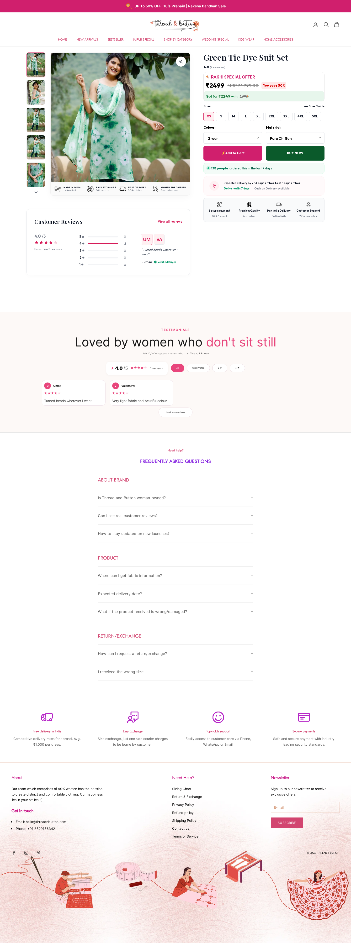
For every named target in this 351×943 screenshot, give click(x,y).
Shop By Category (178, 39)
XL (258, 116)
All (177, 368)
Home (62, 39)
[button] (74, 392)
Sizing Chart (181, 789)
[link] (53, 250)
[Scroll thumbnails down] (36, 192)
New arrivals (87, 39)
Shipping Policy (184, 820)
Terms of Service (185, 836)
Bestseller (115, 39)
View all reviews (170, 221)
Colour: (209, 127)
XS (209, 116)
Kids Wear (246, 39)
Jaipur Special (143, 39)
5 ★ (220, 368)
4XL (301, 116)
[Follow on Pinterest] (38, 852)
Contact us (180, 828)
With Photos (198, 368)
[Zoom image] (181, 62)
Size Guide (316, 106)
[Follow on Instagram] (26, 852)
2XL (272, 116)
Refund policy (183, 813)
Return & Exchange (187, 797)
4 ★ (237, 368)
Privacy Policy (183, 804)
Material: (273, 127)
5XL (315, 116)
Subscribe (287, 823)
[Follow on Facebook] (13, 852)
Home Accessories (278, 39)
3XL (286, 116)
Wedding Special (215, 39)
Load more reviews (175, 412)
